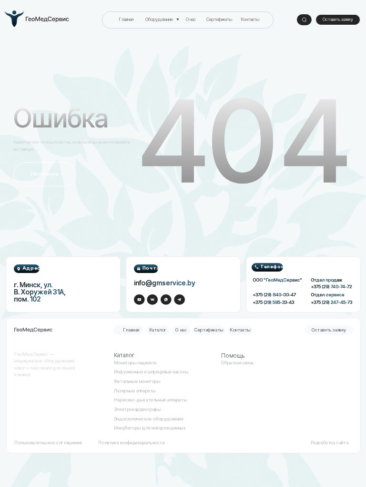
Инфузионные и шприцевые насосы (151, 371)
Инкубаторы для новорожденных (150, 427)
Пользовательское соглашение (48, 442)
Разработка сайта (330, 442)
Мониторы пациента (135, 362)
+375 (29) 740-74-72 (331, 286)
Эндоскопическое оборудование (149, 418)
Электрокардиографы (137, 409)
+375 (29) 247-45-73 (331, 302)
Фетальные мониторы (137, 381)
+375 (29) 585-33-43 (273, 302)
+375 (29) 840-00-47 (274, 294)
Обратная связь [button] (237, 362)
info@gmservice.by (164, 283)
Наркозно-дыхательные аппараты (150, 399)
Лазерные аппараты (135, 390)
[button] (337, 19)
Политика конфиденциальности (131, 442)
